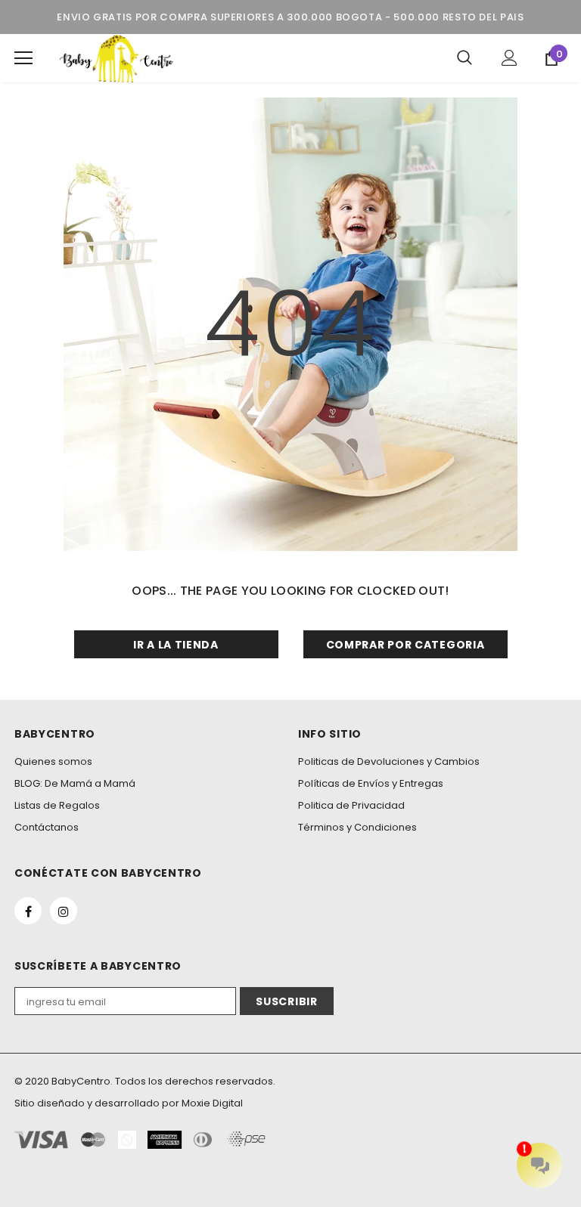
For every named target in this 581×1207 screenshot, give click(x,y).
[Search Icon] (464, 58)
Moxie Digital (212, 1103)
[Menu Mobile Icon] (23, 58)
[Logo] (116, 58)
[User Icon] (509, 58)
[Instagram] (63, 910)
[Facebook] (28, 910)
